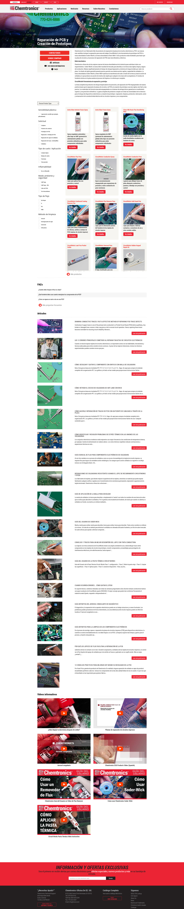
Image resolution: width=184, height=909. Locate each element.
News (132, 900)
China (36, 2)
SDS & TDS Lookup (136, 894)
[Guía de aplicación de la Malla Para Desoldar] (49, 504)
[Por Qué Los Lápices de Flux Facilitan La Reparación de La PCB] (49, 650)
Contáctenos (54, 53)
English (23, 2)
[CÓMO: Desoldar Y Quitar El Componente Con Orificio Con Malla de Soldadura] (49, 372)
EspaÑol (29, 2)
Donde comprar (54, 58)
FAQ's (56, 69)
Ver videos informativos (56, 66)
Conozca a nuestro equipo (138, 905)
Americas (15, 2)
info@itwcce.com (74, 902)
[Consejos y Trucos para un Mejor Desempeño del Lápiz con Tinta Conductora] (49, 547)
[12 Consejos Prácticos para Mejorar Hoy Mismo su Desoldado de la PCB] (48, 675)
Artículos (56, 63)
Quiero (112, 898)
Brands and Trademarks (138, 903)
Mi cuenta (160, 2)
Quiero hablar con (47, 904)
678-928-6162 (72, 896)
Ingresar (169, 2)
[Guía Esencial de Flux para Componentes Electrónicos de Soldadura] (49, 459)
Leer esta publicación (139, 333)
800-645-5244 (75, 898)
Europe (46, 2)
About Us (133, 898)
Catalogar (133, 907)
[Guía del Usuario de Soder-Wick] (49, 528)
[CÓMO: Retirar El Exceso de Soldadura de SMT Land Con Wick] (49, 396)
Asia (55, 2)
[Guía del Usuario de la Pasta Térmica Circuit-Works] (49, 569)
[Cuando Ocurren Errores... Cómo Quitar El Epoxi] (49, 590)
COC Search (134, 896)
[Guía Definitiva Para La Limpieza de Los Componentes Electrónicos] (49, 633)
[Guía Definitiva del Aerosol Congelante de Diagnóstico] (49, 611)
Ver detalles (72, 147)
